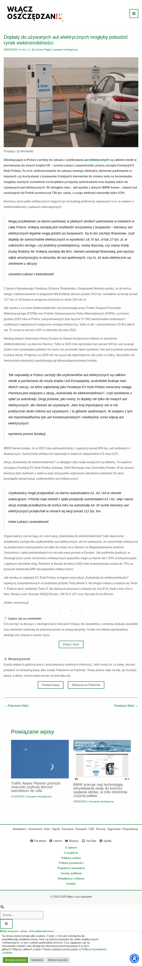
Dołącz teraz (71, 644)
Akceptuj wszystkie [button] (15, 960)
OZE (91, 829)
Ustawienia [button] (37, 960)
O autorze (71, 847)
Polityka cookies (71, 857)
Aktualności (20, 829)
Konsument (35, 829)
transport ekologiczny (65, 49)
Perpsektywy (130, 829)
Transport (81, 829)
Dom (47, 829)
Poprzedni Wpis (16, 705)
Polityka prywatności (71, 862)
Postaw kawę (50, 685)
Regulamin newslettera (71, 868)
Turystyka (67, 829)
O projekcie (71, 852)
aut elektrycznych (96, 159)
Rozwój (100, 829)
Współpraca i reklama (71, 878)
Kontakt (71, 883)
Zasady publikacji (71, 873)
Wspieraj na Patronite (86, 685)
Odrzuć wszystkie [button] (57, 960)
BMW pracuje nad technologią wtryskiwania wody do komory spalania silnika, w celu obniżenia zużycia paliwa (100, 790)
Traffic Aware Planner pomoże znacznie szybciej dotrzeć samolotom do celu (35, 787)
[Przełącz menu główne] (133, 13)
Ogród (56, 829)
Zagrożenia (114, 829)
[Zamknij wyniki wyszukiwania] (6, 924)
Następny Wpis (126, 705)
